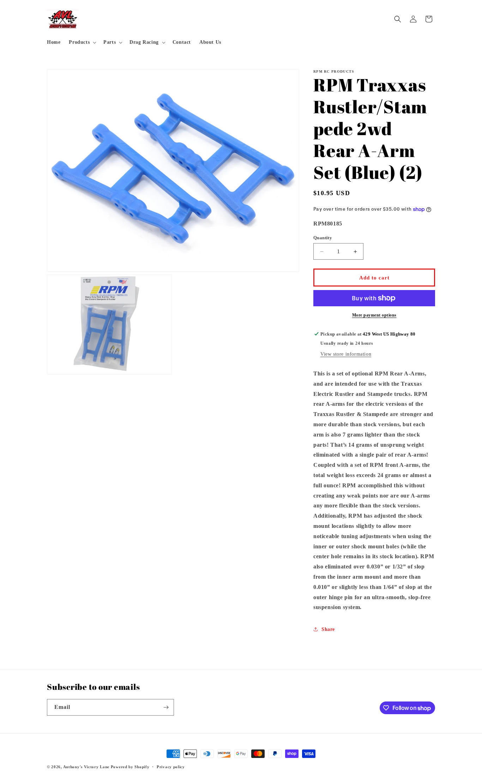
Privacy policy (171, 767)
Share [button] (328, 629)
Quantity (322, 237)
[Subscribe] (166, 707)
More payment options (374, 315)
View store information (345, 354)
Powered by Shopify (130, 767)
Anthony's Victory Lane (86, 767)
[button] (82, 42)
